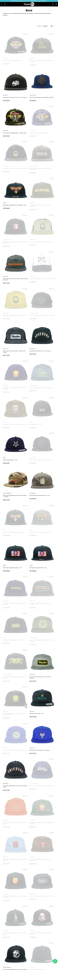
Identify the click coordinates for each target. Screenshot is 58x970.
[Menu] (1, 4)
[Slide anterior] (5, 45)
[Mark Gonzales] (26, 707)
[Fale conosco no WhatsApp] (55, 961)
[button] (46, 26)
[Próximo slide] (50, 21)
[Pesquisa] (5, 4)
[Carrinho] (56, 4)
